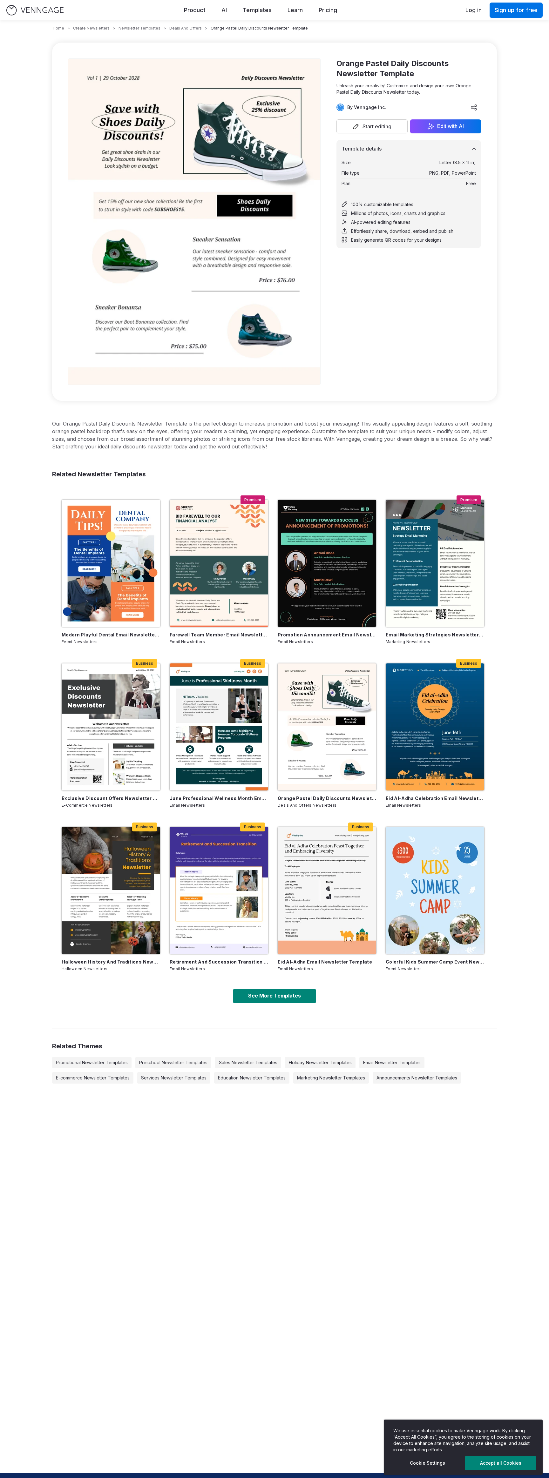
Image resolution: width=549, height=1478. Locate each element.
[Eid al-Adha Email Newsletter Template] (327, 890)
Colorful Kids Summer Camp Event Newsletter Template (435, 961)
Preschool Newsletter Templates (173, 1062)
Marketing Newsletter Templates (331, 1077)
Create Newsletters (91, 28)
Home (58, 28)
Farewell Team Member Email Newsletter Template (219, 634)
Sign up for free (516, 10)
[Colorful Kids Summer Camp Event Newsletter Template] (435, 890)
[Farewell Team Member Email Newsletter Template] (219, 563)
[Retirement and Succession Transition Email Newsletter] (219, 890)
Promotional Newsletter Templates (92, 1062)
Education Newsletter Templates (252, 1077)
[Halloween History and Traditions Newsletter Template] (111, 890)
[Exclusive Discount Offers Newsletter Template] (111, 726)
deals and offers (185, 28)
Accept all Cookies (500, 1463)
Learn (295, 10)
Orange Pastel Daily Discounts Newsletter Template (327, 798)
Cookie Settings (427, 1463)
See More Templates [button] (274, 995)
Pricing (328, 10)
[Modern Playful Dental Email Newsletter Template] (111, 563)
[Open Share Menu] (474, 107)
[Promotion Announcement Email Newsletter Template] (327, 563)
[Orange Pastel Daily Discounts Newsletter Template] (327, 726)
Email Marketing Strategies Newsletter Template (435, 634)
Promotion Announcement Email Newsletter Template (327, 634)
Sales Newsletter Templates (248, 1062)
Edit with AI (450, 126)
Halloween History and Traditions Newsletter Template (111, 961)
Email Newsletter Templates (392, 1062)
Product (195, 10)
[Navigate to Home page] (35, 10)
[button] (372, 126)
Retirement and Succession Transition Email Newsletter (219, 961)
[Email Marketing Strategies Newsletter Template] (435, 563)
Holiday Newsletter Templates (320, 1062)
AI (224, 10)
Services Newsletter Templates (174, 1077)
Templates (257, 10)
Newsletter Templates (139, 28)
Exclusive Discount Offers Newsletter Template (111, 798)
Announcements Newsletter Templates (416, 1077)
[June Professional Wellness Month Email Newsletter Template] (219, 726)
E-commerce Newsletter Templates (93, 1077)
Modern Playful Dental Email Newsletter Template (111, 634)
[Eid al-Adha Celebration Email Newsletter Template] (435, 726)
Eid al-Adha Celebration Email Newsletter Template (435, 798)
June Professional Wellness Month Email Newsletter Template (219, 798)
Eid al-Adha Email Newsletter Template (325, 961)
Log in (473, 10)
